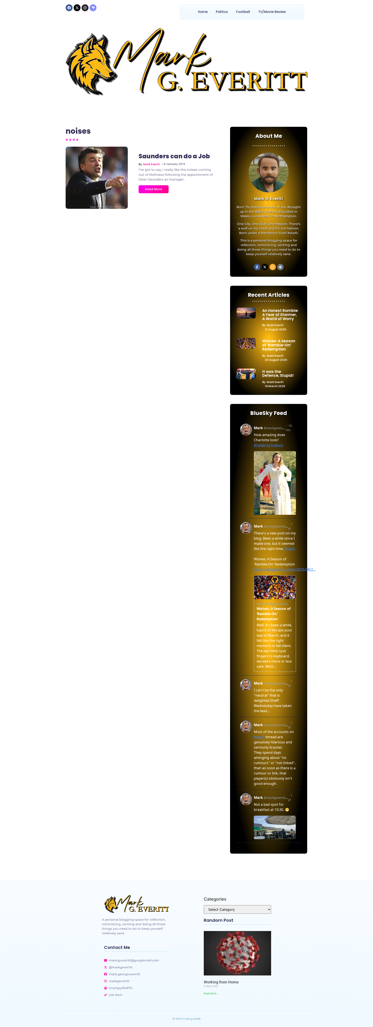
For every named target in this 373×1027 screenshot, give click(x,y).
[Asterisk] (280, 267)
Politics (222, 11)
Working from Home (221, 982)
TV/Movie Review (272, 11)
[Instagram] (85, 7)
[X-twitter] (77, 7)
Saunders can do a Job (174, 156)
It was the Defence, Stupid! (278, 374)
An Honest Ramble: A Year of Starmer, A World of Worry (280, 315)
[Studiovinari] (93, 7)
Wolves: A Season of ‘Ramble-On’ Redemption (278, 345)
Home (203, 11)
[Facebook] (69, 7)
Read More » (211, 993)
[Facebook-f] (257, 267)
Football (243, 11)
